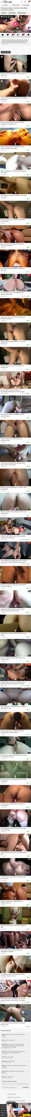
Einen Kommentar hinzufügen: (9, 1081)
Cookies (15, 1108)
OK (26, 1110)
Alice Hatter (4, 539)
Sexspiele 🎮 (26, 5)
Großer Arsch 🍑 (22, 13)
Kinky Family (4, 685)
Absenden (26, 1087)
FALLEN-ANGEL (5, 393)
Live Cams (5, 5)
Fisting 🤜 (4, 13)
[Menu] (25, 1)
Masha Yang (4, 296)
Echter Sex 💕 (15, 5)
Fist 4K (3, 1002)
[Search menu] (21, 1)
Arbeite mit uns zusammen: (16, 1100)
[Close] (29, 1110)
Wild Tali (4, 563)
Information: (11, 1094)
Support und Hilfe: (13, 1097)
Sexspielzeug (12, 13)
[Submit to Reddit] (25, 17)
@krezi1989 (5, 43)
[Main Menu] (2, 2)
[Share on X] (28, 17)
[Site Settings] (28, 1)
